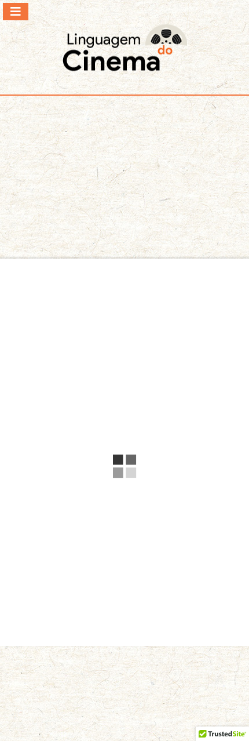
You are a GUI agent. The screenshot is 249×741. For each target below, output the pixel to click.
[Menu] (15, 11)
